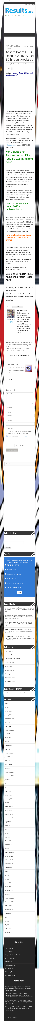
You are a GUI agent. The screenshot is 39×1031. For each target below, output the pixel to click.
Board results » (15, 45)
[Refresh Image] (26, 436)
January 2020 (8, 768)
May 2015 (7, 925)
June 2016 (7, 875)
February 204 (8, 932)
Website (10, 429)
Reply (10, 380)
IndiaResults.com (11, 145)
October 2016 (9, 860)
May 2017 (7, 833)
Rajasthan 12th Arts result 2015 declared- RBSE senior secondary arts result (19, 344)
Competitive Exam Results (12, 659)
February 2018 (9, 799)
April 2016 (8, 883)
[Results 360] (19, 17)
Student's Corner (10, 670)
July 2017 (7, 825)
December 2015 (9, 898)
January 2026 (8, 711)
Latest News (8, 666)
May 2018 (7, 787)
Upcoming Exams (10, 681)
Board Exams (8, 651)
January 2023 (8, 741)
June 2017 (7, 829)
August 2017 (8, 822)
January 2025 (8, 715)
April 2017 (8, 837)
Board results (9, 655)
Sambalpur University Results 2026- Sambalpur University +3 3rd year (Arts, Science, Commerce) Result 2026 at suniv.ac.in (19, 616)
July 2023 (7, 734)
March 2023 (8, 738)
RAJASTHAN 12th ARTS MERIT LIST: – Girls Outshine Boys (18, 349)
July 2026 (7, 703)
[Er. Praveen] (11, 317)
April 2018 (8, 791)
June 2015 (7, 921)
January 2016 (8, 894)
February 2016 (9, 890)
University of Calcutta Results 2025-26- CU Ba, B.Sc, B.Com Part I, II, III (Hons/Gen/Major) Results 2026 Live (19, 631)
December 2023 (9, 730)
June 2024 (7, 722)
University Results (10, 678)
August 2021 (8, 745)
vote (19, 592)
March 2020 (8, 764)
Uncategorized (9, 674)
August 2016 (8, 867)
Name (9, 412)
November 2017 (9, 810)
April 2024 (8, 726)
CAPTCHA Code (19, 445)
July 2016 (7, 871)
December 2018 (9, 776)
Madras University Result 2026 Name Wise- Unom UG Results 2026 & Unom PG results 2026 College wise (19, 609)
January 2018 (8, 803)
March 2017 (8, 841)
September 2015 (9, 909)
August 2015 (8, 913)
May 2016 (7, 879)
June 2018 (7, 783)
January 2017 (8, 848)
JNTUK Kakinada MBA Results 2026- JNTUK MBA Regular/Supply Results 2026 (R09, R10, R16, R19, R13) (19, 623)
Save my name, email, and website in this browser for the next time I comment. (19, 432)
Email (9, 420)
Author (9, 307)
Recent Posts (18, 307)
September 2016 (9, 864)
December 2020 (9, 753)
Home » (8, 45)
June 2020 (7, 757)
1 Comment (30, 64)
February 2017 (9, 845)
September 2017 (9, 818)
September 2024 (9, 719)
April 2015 (8, 929)
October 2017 (9, 814)
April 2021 (8, 749)
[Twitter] (11, 322)
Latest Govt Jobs (9, 662)
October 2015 (9, 906)
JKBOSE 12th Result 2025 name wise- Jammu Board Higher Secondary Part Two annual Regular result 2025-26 (19, 638)
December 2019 (9, 772)
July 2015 (7, 917)
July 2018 (7, 780)
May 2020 (7, 761)
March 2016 (8, 887)
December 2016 (9, 852)
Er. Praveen (14, 64)
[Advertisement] (21, 39)
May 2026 (7, 707)
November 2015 (9, 902)
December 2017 (9, 806)
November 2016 (9, 856)
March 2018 (8, 795)
